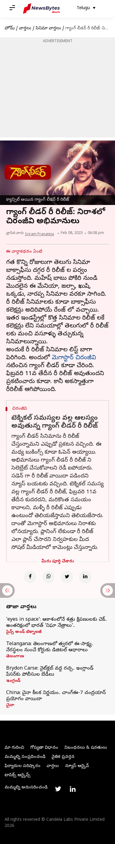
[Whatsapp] (48, 577)
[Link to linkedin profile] (72, 789)
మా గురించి (14, 748)
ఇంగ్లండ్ (13, 681)
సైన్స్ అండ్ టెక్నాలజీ (24, 632)
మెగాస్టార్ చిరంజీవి (74, 358)
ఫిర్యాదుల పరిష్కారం (22, 766)
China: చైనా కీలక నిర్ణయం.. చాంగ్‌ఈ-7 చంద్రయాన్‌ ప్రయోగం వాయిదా (56, 696)
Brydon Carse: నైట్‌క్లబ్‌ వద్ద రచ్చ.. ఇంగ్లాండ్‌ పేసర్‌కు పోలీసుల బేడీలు (50, 672)
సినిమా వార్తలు (48, 28)
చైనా (10, 705)
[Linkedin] (85, 577)
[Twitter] (67, 577)
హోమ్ (10, 28)
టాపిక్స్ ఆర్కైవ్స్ (17, 775)
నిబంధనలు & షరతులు (85, 748)
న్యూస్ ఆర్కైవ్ (77, 766)
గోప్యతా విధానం (44, 748)
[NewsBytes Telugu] (41, 8)
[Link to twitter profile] (58, 789)
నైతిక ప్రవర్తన (63, 757)
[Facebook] (30, 577)
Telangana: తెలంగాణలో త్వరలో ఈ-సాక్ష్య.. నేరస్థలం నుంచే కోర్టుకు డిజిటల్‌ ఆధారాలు (49, 647)
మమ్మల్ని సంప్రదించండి (25, 757)
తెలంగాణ (15, 656)
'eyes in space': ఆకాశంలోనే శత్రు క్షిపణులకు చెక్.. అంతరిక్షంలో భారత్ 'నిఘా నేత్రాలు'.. (56, 623)
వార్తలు (25, 28)
